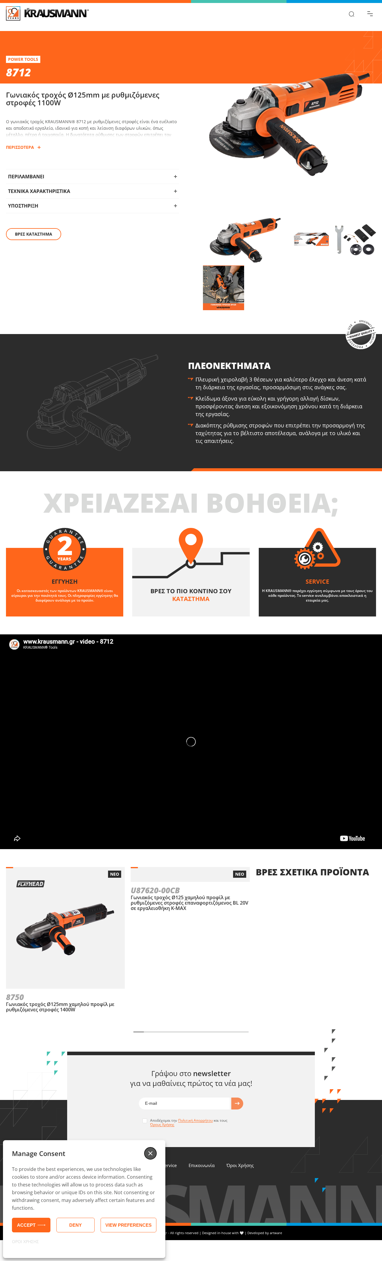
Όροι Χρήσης (240, 1165)
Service (169, 1165)
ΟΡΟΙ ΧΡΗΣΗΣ (25, 1241)
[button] (150, 1153)
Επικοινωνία (202, 1165)
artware (276, 1233)
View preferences (128, 1225)
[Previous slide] (124, 1032)
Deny (75, 1225)
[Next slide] (258, 1032)
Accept (26, 1225)
